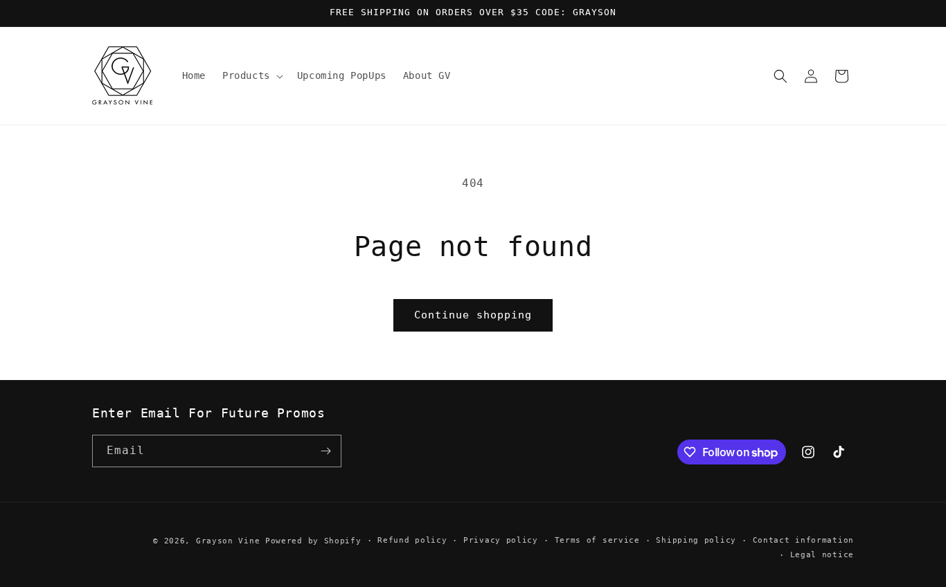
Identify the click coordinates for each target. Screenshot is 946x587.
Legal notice (822, 554)
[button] (251, 75)
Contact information (803, 540)
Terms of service (597, 540)
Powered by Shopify (313, 540)
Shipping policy (696, 540)
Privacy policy (500, 540)
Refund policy (412, 540)
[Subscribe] (325, 451)
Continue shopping (473, 315)
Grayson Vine (228, 540)
